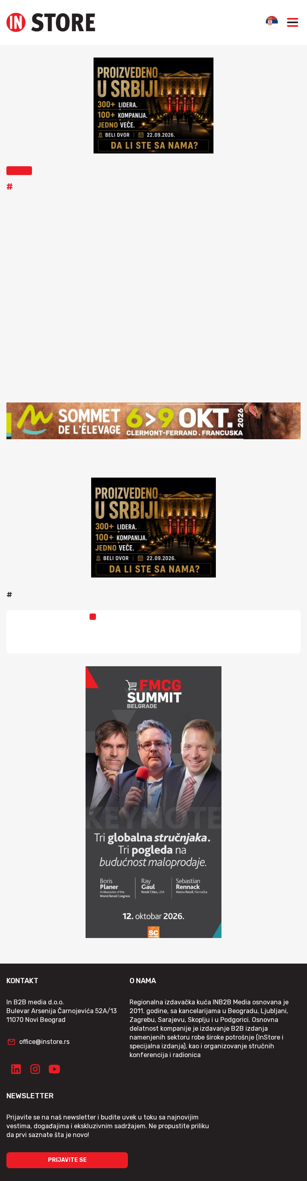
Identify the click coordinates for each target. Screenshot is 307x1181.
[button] (19, 170)
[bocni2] (153, 802)
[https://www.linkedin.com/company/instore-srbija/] (16, 1069)
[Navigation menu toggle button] (293, 22)
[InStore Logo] (50, 22)
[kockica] (153, 105)
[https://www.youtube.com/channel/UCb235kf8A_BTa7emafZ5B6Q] (54, 1069)
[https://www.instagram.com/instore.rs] (35, 1069)
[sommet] (153, 420)
